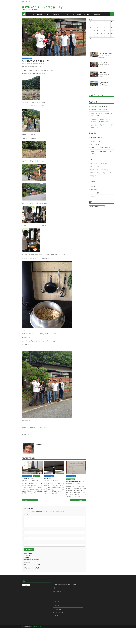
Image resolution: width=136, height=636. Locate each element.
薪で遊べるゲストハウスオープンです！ (101, 147)
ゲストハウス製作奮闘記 (53, 14)
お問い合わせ (87, 14)
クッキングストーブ (106, 163)
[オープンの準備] (94, 74)
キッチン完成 (94, 125)
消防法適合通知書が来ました (75, 481)
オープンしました (102, 63)
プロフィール (30, 14)
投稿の (94, 189)
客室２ (25, 500)
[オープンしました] (94, 64)
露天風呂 (93, 176)
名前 (25, 530)
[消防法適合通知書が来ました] (76, 467)
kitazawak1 (35, 63)
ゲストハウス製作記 (27, 58)
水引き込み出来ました (29, 478)
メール (26, 536)
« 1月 (91, 41)
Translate (100, 208)
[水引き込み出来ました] (32, 467)
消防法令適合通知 (70, 479)
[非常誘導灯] (54, 467)
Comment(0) (43, 63)
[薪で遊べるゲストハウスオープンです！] (94, 83)
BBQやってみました (96, 113)
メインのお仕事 (77, 14)
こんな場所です (40, 14)
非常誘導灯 (47, 478)
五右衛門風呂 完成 (96, 106)
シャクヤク (81, 500)
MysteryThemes (37, 626)
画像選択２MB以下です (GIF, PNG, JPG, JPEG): (28, 555)
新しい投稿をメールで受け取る (32, 568)
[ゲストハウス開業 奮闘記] (94, 54)
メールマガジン (67, 14)
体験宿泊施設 (96, 14)
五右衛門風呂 (94, 169)
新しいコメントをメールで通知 (32, 564)
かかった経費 (94, 163)
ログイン (93, 186)
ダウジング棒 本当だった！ (98, 119)
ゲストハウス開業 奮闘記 (105, 53)
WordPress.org (94, 196)
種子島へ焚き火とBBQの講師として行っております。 (102, 152)
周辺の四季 (104, 169)
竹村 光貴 (104, 109)
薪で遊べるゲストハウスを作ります (42, 7)
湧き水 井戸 (37, 476)
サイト (25, 542)
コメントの (95, 193)
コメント (26, 514)
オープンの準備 (102, 72)
